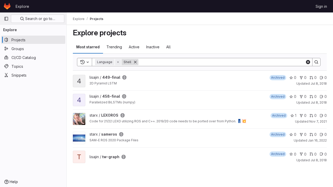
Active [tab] (134, 47)
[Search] (316, 62)
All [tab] (168, 47)
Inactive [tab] (152, 47)
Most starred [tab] (88, 47)
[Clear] (308, 62)
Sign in (321, 6)
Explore (22, 6)
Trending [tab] (114, 47)
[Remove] (135, 62)
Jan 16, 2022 (317, 140)
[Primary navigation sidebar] (6, 19)
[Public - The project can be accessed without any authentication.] (124, 77)
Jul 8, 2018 (319, 83)
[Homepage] (7, 6)
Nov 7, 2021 (318, 121)
